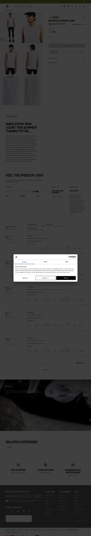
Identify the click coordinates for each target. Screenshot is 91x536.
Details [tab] (45, 261)
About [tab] (66, 261)
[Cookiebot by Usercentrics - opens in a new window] (69, 257)
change (21, 272)
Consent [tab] (24, 262)
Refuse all (25, 278)
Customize (44, 278)
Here (52, 272)
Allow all (66, 278)
